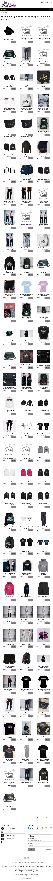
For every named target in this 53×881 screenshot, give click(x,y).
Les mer (27, 874)
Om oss (16, 817)
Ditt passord (30, 843)
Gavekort (41, 817)
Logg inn (47, 817)
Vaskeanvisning (34, 817)
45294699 (32, 866)
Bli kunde (11, 817)
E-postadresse (31, 838)
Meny (4, 9)
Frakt (12, 862)
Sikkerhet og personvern (30, 862)
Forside (2, 12)
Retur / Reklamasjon (24, 817)
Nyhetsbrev (40, 862)
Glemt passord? (49, 849)
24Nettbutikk (29, 878)
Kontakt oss (26, 820)
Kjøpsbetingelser (19, 862)
